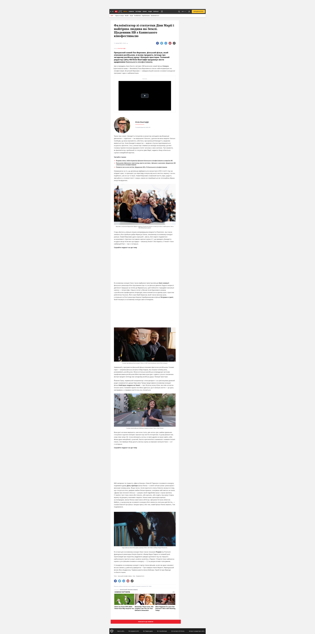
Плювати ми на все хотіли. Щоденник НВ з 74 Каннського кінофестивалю (141, 167)
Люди (131, 15)
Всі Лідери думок (148, 631)
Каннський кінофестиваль (129, 589)
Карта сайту (120, 631)
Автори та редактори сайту (196, 631)
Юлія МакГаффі (121, 48)
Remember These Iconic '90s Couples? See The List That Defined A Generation (144, 608)
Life (112, 15)
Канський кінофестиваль (125, 576)
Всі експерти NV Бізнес (177, 631)
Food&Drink (137, 15)
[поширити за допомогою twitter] (161, 43)
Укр (183, 11)
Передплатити (198, 11)
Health (127, 15)
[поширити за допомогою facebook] (157, 43)
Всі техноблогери (162, 631)
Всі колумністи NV (134, 631)
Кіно (134, 576)
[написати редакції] (170, 43)
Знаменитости (140, 576)
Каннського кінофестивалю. (139, 62)
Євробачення (146, 15)
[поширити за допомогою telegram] (165, 43)
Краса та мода (119, 15)
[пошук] (179, 11)
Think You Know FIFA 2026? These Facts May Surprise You (124, 607)
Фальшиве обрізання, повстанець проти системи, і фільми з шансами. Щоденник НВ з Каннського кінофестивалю (146, 164)
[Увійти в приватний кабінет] (189, 11)
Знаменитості (155, 15)
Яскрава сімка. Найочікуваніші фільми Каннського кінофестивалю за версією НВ (144, 160)
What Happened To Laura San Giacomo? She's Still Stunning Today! (165, 608)
